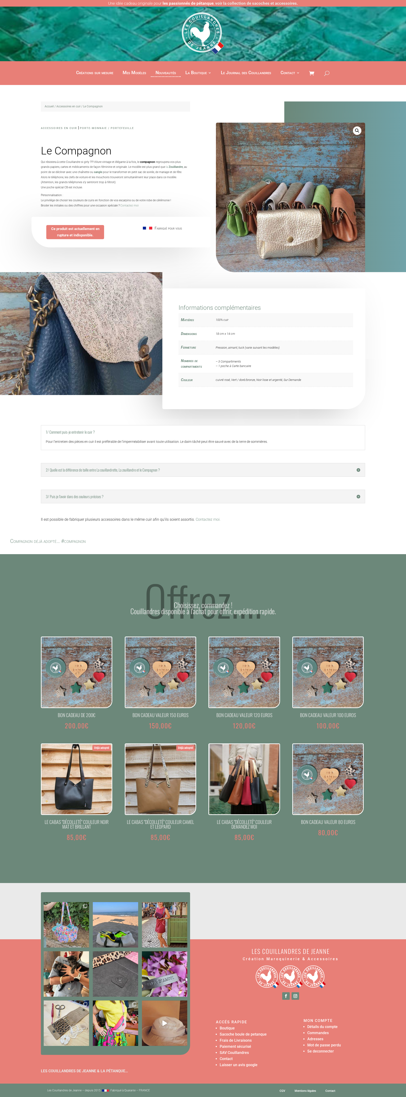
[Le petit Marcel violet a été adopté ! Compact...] (164, 925)
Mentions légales (305, 1091)
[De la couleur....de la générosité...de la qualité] (66, 925)
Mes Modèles (134, 73)
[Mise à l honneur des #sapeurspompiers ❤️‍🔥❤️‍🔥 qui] (115, 925)
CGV (282, 1091)
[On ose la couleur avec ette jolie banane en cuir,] (115, 1023)
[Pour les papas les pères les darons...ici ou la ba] (164, 974)
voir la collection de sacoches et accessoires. (256, 3)
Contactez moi (129, 205)
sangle (98, 172)
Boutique (227, 1028)
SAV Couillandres (234, 1052)
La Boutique (196, 73)
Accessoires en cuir (68, 106)
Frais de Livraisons (236, 1040)
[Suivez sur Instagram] (295, 996)
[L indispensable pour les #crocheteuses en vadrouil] (66, 1023)
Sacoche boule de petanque (243, 1034)
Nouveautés (166, 73)
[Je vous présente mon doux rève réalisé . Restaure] (164, 1023)
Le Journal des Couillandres (246, 73)
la (174, 167)
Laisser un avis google (239, 1065)
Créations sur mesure (94, 73)
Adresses (315, 1039)
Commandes (318, 1033)
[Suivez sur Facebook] (286, 996)
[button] (357, 130)
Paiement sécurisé (235, 1046)
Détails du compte (322, 1026)
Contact (288, 73)
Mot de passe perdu (324, 1045)
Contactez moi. (208, 519)
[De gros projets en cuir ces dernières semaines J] (115, 974)
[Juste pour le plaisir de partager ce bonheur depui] (66, 974)
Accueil (49, 106)
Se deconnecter (320, 1051)
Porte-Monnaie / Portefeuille (107, 128)
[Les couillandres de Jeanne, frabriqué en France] (105, 1090)
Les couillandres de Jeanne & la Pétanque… (84, 1071)
